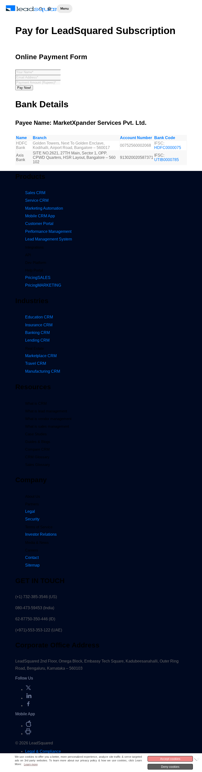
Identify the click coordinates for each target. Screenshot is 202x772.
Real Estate (34, 348)
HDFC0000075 (167, 148)
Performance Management (48, 231)
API (28, 255)
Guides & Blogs (37, 442)
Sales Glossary (37, 464)
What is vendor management (48, 419)
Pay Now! (24, 88)
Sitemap (32, 565)
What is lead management (46, 411)
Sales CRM (35, 193)
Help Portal (34, 270)
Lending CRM (37, 340)
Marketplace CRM (41, 356)
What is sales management (47, 426)
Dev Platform (35, 262)
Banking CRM (37, 333)
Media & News (37, 542)
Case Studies (36, 434)
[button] (64, 8)
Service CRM (37, 200)
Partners (32, 504)
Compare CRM (37, 449)
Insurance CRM (38, 325)
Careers (31, 550)
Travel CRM (35, 363)
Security (32, 519)
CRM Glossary (37, 457)
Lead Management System (48, 239)
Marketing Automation (44, 208)
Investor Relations (41, 534)
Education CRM (39, 317)
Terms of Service (38, 527)
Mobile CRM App (40, 216)
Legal (30, 511)
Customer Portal (39, 223)
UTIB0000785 (166, 160)
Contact (32, 557)
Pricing (37, 278)
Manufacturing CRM (42, 371)
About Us (32, 496)
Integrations (34, 247)
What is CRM (36, 403)
